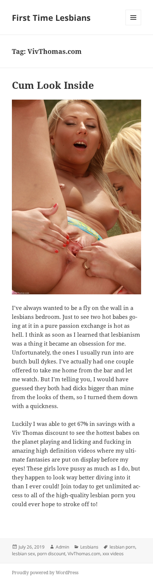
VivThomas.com (84, 553)
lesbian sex (23, 553)
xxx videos (113, 553)
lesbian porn (122, 547)
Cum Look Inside (53, 85)
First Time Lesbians (51, 17)
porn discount (51, 553)
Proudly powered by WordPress (45, 572)
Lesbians (89, 547)
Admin (62, 547)
